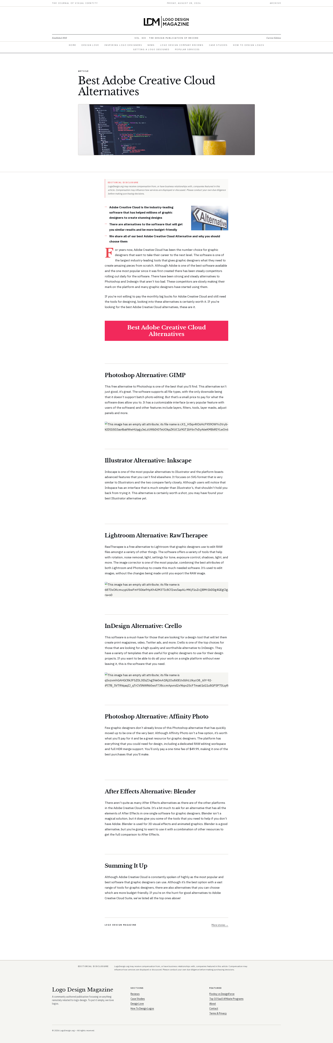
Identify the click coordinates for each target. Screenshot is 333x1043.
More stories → (220, 925)
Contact (213, 1008)
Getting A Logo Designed (151, 49)
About (212, 1003)
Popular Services (187, 49)
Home (72, 45)
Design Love (90, 45)
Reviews (135, 993)
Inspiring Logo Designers (123, 45)
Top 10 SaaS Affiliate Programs (226, 998)
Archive (275, 3)
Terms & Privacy (218, 1013)
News (151, 45)
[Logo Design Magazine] (166, 22)
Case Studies (218, 45)
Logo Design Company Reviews (181, 45)
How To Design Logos (248, 45)
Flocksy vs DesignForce (221, 993)
